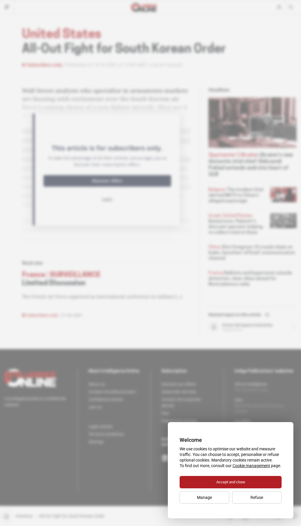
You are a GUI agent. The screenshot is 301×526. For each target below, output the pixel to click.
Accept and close (230, 482)
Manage (204, 497)
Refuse (256, 497)
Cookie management (251, 465)
